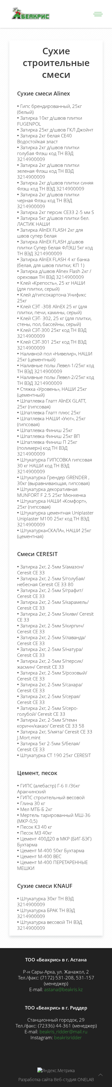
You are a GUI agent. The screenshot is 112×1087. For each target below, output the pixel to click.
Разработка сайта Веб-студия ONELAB (56, 1079)
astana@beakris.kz (63, 989)
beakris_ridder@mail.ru (63, 1031)
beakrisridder (68, 1037)
